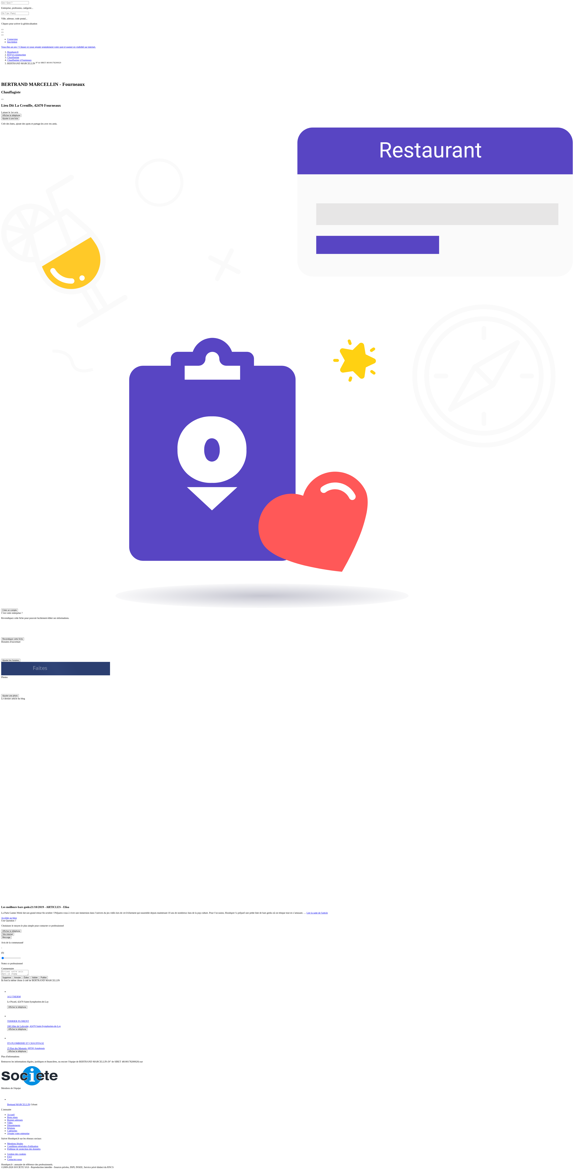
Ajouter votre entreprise (18, 1133)
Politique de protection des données (24, 1149)
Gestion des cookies (16, 1154)
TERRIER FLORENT (18, 1021)
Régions (11, 1128)
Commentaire (7, 968)
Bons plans (12, 1117)
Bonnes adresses (15, 1120)
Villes (10, 1122)
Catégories (12, 1130)
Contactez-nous (14, 1159)
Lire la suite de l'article (317, 913)
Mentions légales (15, 1143)
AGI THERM (14, 996)
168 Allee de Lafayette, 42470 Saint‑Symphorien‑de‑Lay (34, 1026)
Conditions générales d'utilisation (22, 1146)
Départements (13, 1125)
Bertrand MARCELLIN (18, 1104)
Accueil (10, 1114)
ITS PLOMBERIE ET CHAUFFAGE (25, 1043)
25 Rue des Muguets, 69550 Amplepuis (26, 1048)
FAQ (9, 1156)
